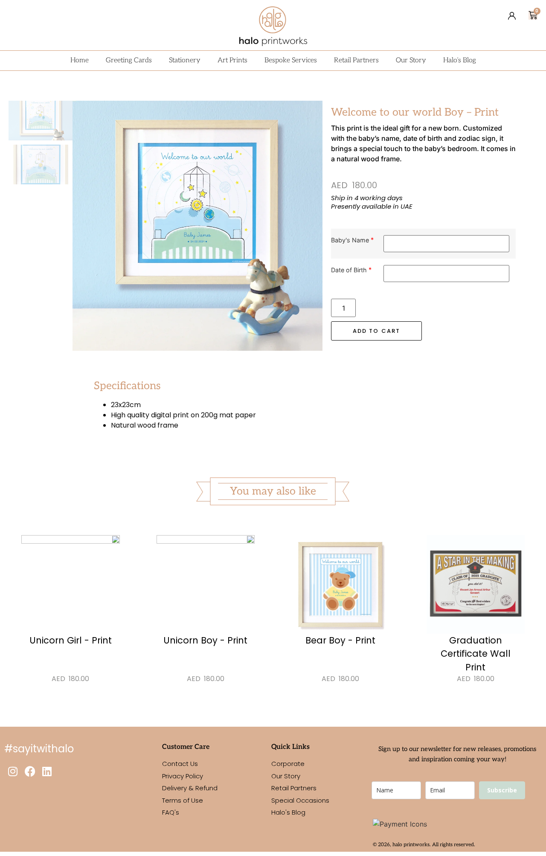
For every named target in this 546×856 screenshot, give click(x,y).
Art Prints (232, 60)
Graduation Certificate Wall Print (476, 653)
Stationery (184, 60)
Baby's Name (350, 240)
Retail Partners (356, 60)
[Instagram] (12, 771)
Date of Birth (349, 270)
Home (79, 60)
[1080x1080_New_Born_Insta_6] (197, 226)
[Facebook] (29, 771)
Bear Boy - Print (340, 640)
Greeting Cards (129, 60)
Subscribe (502, 790)
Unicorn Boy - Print (205, 640)
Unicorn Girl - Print (70, 640)
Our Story (411, 60)
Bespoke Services (290, 60)
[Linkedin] (46, 771)
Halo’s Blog (459, 60)
